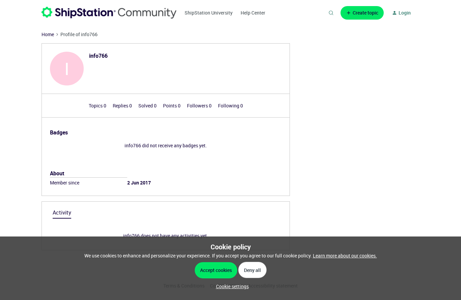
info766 (98, 55)
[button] (362, 13)
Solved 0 (148, 105)
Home (48, 34)
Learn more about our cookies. (345, 255)
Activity (62, 212)
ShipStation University (209, 12)
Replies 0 (123, 105)
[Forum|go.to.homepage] (109, 13)
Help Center (253, 12)
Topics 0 (98, 105)
